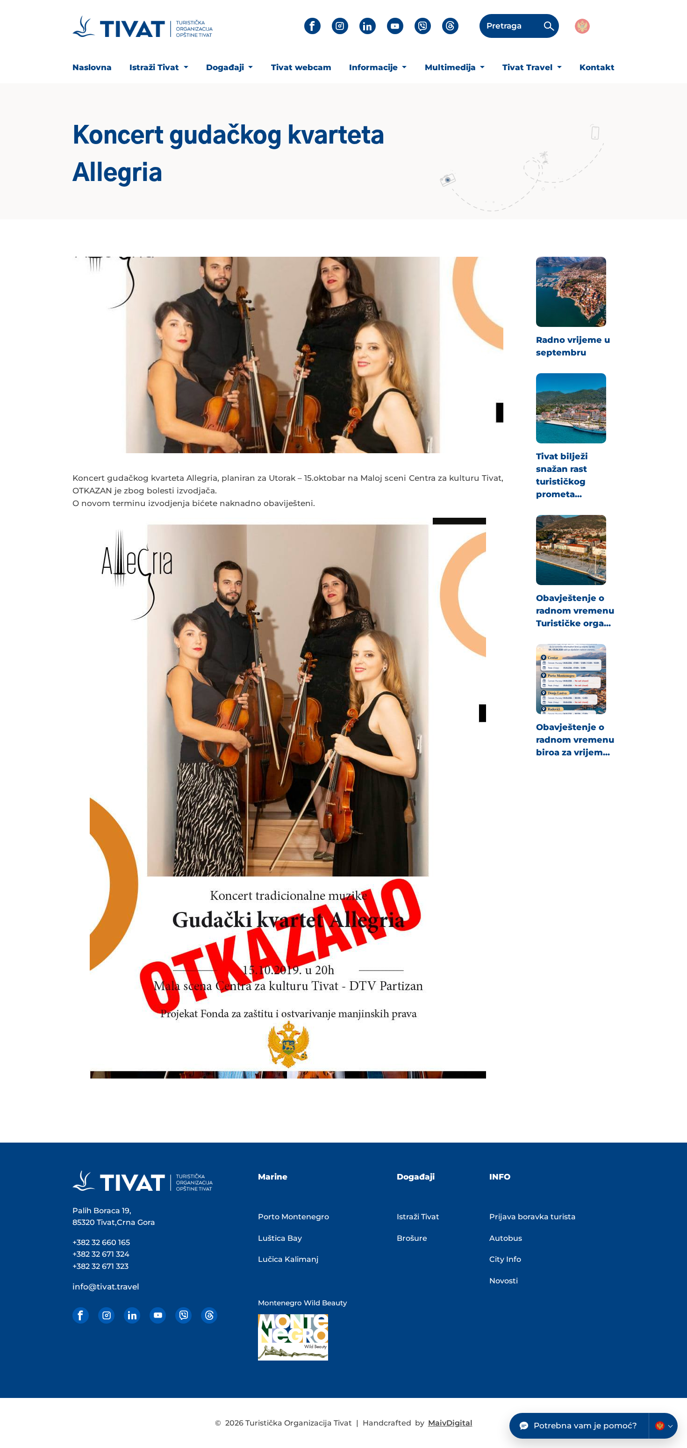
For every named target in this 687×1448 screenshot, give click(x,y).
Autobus (505, 1238)
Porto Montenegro (293, 1216)
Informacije (374, 67)
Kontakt (597, 67)
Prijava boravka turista (532, 1216)
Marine (272, 1176)
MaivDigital (450, 1423)
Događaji (226, 67)
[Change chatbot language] (663, 1426)
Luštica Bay (280, 1238)
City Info (505, 1259)
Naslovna (92, 67)
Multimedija (451, 67)
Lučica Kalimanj (288, 1259)
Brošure (412, 1238)
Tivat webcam (301, 67)
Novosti (503, 1280)
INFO (499, 1176)
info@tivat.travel (105, 1286)
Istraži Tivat (155, 67)
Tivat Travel (528, 67)
